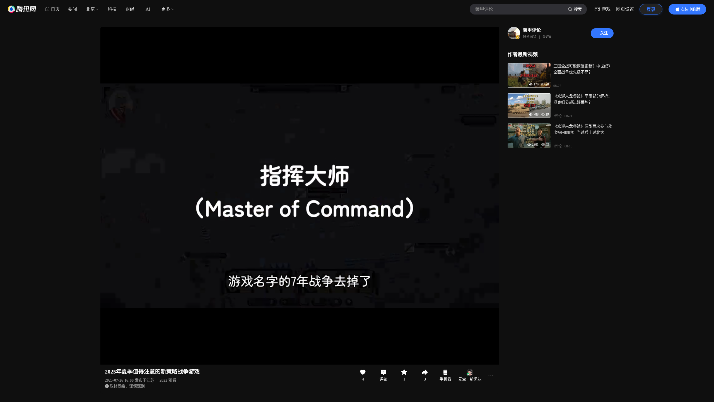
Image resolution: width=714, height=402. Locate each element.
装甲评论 (532, 30)
